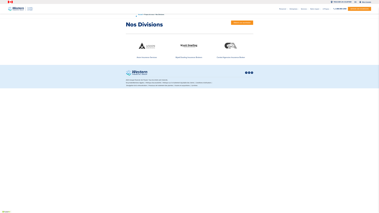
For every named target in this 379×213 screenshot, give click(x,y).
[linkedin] (249, 72)
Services (304, 9)
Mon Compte (366, 2)
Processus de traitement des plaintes (161, 85)
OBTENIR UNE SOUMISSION (359, 9)
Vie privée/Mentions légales (135, 83)
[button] (249, 82)
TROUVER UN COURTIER (342, 2)
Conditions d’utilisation (203, 83)
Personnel (282, 9)
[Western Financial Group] (22, 10)
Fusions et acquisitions (182, 85)
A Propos (326, 9)
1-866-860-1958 (340, 9)
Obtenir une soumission (242, 23)
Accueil (140, 14)
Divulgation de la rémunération (136, 85)
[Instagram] (252, 72)
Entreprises (293, 9)
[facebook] (246, 72)
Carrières (194, 85)
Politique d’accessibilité (153, 83)
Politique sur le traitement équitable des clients (178, 83)
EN (355, 2)
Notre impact (314, 9)
